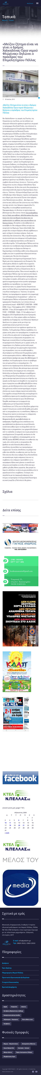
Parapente (14, 1006)
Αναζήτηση (30, 3)
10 (5, 823)
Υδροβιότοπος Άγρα (9, 1056)
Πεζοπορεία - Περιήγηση (11, 1019)
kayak (5, 1006)
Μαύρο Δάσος (8, 1052)
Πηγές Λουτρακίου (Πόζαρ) (24, 1052)
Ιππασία (23, 1006)
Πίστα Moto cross (27, 1019)
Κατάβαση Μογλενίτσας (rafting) (13, 1011)
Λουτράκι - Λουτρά (23, 1048)
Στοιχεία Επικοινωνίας (10, 982)
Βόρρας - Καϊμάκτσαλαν (11, 1044)
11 (10, 823)
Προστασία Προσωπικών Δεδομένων (15, 977)
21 (23, 825)
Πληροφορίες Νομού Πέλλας (12, 973)
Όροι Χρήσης (7, 968)
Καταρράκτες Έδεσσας (28, 1044)
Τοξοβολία (7, 1023)
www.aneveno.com (7, 1071)
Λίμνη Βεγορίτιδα (9, 1048)
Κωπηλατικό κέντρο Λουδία (12, 1015)
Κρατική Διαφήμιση (9, 987)
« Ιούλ (7, 833)
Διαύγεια (5, 963)
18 (10, 825)
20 (19, 825)
